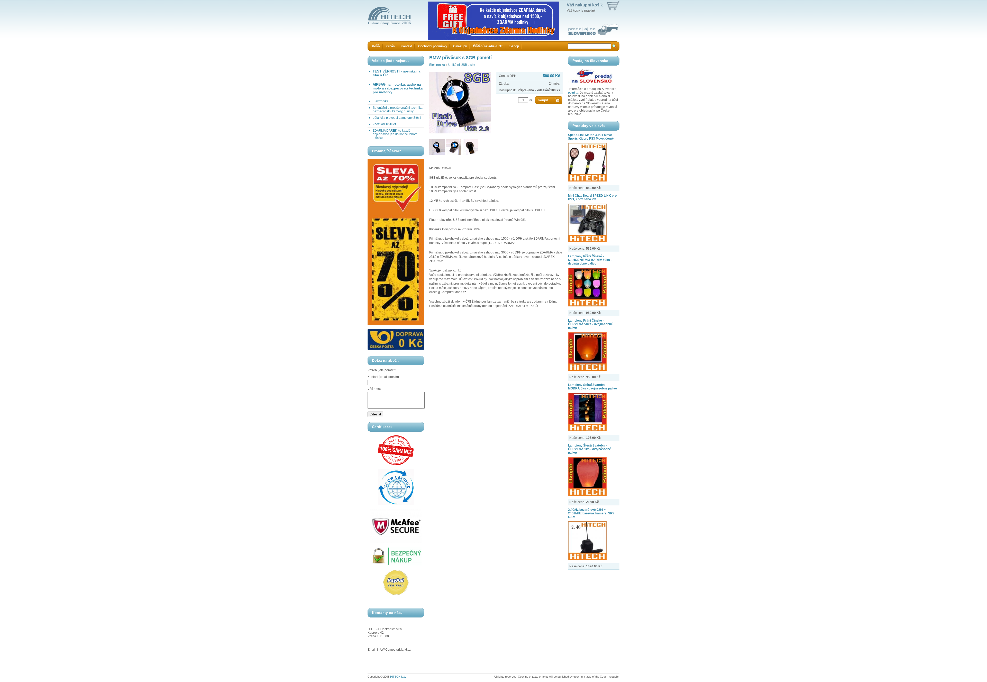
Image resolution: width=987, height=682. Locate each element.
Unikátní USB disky (461, 65)
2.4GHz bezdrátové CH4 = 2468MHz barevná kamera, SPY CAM (591, 513)
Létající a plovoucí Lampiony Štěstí (397, 118)
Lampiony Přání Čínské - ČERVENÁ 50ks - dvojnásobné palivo (590, 324)
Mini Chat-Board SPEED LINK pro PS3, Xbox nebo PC (592, 197)
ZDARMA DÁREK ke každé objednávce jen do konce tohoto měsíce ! (395, 134)
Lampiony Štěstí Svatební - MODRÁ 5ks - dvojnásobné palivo (592, 386)
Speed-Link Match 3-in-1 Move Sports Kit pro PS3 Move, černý (591, 136)
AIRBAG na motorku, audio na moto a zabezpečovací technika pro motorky (398, 88)
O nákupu (460, 46)
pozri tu (573, 92)
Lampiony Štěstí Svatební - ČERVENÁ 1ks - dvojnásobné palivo (589, 449)
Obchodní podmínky (432, 46)
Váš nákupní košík (585, 5)
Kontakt (406, 46)
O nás (390, 46)
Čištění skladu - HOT (488, 46)
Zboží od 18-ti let (384, 124)
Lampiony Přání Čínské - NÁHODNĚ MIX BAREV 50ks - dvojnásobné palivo (590, 259)
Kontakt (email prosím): (384, 377)
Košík (376, 46)
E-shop (514, 46)
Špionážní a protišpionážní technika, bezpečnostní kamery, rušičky (398, 109)
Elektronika (380, 101)
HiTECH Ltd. (398, 676)
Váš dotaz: (375, 389)
